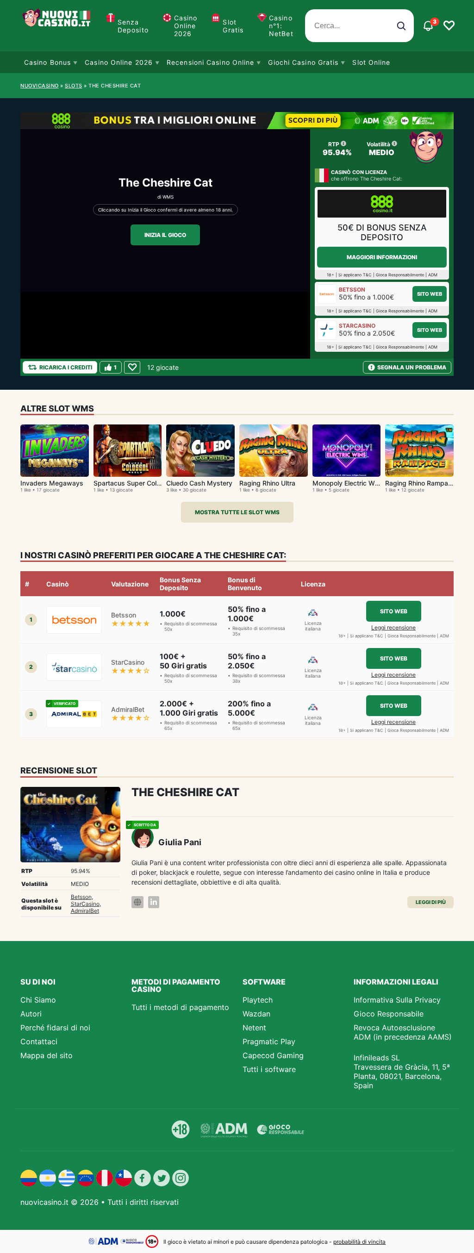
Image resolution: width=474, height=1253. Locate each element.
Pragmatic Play (269, 1041)
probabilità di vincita (359, 1241)
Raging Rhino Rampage (420, 483)
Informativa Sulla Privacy (397, 999)
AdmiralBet (85, 910)
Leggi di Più (431, 902)
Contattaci (38, 1041)
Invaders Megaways (51, 483)
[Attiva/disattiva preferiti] (449, 26)
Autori (31, 1013)
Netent (254, 1027)
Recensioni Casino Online (210, 62)
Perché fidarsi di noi (55, 1027)
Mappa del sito (46, 1055)
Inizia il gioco (165, 234)
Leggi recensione (393, 627)
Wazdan (256, 1013)
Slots (73, 85)
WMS (168, 196)
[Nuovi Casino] (57, 25)
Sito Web (429, 294)
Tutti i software (269, 1069)
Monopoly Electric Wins (348, 483)
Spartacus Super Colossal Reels (142, 483)
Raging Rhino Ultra (267, 483)
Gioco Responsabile (389, 1013)
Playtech (258, 999)
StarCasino (85, 903)
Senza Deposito (133, 26)
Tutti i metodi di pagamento (180, 1007)
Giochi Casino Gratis (303, 62)
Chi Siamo (38, 999)
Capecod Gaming (273, 1055)
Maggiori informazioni (382, 257)
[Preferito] (132, 367)
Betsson (81, 896)
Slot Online (371, 62)
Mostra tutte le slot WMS (237, 512)
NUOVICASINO (39, 85)
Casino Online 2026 (186, 25)
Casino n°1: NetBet (281, 25)
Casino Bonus (47, 62)
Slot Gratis (233, 26)
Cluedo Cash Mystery (199, 483)
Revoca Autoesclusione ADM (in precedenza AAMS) (403, 1032)
